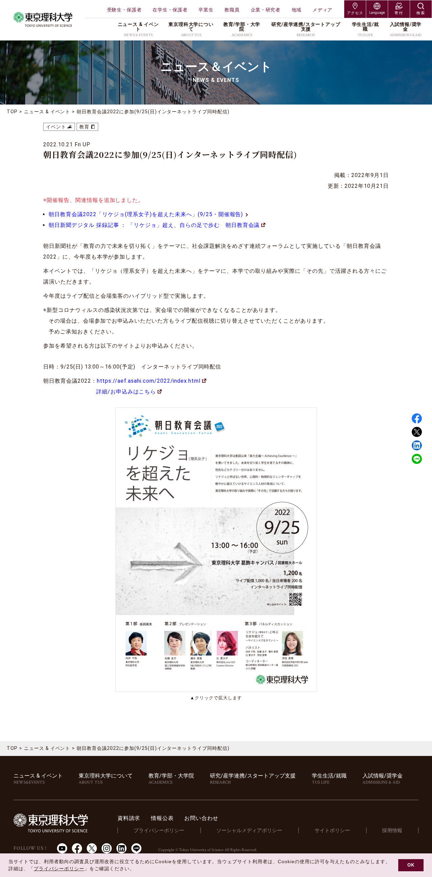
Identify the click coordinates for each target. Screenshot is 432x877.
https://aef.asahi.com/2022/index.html (149, 381)
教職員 (231, 9)
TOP (12, 111)
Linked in (417, 445)
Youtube (62, 848)
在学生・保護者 (170, 9)
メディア (322, 9)
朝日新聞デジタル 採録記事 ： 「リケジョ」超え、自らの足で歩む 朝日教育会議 (154, 225)
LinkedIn (121, 848)
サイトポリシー (332, 830)
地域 (296, 9)
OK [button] (410, 865)
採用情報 (392, 830)
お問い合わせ (201, 818)
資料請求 (128, 818)
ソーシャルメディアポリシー (249, 830)
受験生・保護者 (124, 9)
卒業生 (205, 9)
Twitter (417, 432)
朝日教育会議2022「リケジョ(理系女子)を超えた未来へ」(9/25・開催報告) (146, 214)
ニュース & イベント (47, 111)
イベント (56, 126)
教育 (84, 126)
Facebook (417, 418)
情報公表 (162, 818)
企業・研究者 (265, 9)
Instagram (107, 848)
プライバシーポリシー (159, 830)
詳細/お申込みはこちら (126, 391)
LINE (417, 459)
